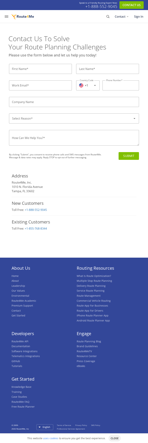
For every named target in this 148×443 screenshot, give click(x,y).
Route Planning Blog (89, 341)
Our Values (18, 290)
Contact (120, 17)
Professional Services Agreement (71, 429)
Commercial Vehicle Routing (94, 300)
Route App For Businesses (92, 305)
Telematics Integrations (26, 356)
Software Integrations (25, 351)
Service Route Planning (91, 290)
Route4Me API (20, 341)
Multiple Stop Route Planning (94, 280)
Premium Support (22, 305)
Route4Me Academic (24, 300)
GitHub (16, 361)
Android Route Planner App (93, 320)
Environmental (20, 295)
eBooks (81, 366)
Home (15, 276)
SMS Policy (95, 425)
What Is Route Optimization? (94, 276)
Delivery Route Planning (91, 285)
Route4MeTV (84, 351)
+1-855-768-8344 (36, 228)
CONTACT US (132, 5)
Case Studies (19, 396)
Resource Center (87, 356)
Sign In (138, 17)
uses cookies (50, 438)
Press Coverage (86, 361)
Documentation (21, 346)
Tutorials (17, 366)
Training (17, 392)
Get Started (18, 315)
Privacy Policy (81, 425)
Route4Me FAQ (20, 401)
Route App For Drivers (90, 310)
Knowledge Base (21, 387)
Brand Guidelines (87, 346)
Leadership (18, 285)
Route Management (89, 295)
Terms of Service (64, 425)
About (15, 280)
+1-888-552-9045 (101, 6)
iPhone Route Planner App (92, 315)
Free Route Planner (23, 406)
